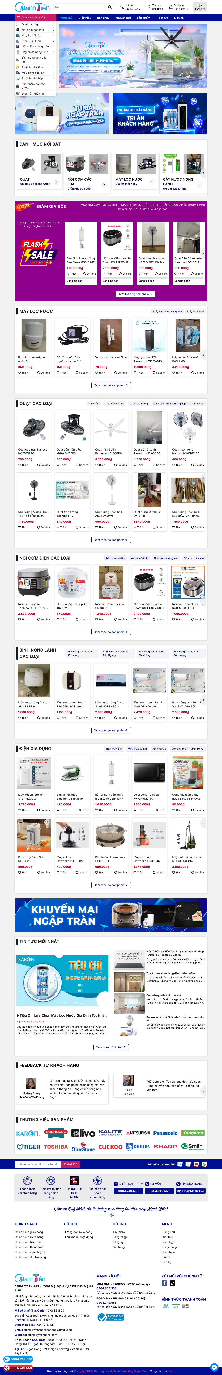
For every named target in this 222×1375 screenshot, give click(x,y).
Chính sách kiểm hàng (29, 1237)
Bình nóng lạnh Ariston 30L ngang (186, 653)
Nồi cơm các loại (33, 30)
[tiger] (28, 1147)
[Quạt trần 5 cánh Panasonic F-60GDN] (111, 427)
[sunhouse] (56, 1133)
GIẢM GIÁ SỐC (51, 206)
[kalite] (111, 1133)
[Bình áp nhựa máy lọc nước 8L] (34, 335)
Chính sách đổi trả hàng (30, 1257)
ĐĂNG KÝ (70, 1164)
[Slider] (133, 56)
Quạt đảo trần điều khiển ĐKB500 (69, 451)
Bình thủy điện (114, 748)
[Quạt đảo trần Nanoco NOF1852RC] (34, 427)
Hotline (133, 7)
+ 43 (194, 164)
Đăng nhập (120, 1237)
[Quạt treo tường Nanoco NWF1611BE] (188, 427)
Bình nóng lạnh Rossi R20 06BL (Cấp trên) (71, 704)
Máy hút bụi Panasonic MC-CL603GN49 (187, 859)
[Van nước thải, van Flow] (111, 335)
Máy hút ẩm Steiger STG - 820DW (31, 796)
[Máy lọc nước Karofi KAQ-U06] (188, 335)
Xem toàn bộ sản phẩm (133, 294)
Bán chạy (103, 17)
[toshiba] (56, 1147)
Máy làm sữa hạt (137, 748)
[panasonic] (165, 1133)
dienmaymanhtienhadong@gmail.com (48, 1329)
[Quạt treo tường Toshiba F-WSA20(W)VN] (72, 490)
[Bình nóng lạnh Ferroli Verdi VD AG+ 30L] (188, 680)
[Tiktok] (172, 1283)
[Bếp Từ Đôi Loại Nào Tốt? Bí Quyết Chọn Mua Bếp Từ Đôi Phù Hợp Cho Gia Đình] (129, 960)
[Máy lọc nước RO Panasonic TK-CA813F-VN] (149, 335)
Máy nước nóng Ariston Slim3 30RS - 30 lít (110, 704)
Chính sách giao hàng (29, 1232)
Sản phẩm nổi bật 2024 (33, 86)
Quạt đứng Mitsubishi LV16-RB (148, 513)
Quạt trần (93, 403)
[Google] (204, 1164)
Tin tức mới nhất (39, 941)
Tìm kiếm (119, 1232)
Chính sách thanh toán (29, 1247)
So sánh (91, 273)
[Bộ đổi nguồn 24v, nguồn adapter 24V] (72, 335)
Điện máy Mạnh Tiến (191, 1191)
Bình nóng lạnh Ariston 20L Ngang (115, 653)
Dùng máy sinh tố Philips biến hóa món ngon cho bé (175, 1018)
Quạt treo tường (139, 403)
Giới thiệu (84, 17)
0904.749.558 (128, 1191)
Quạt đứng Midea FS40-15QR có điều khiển (34, 513)
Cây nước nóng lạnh (35, 52)
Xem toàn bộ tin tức (109, 1047)
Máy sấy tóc (179, 748)
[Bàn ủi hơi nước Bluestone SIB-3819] (72, 772)
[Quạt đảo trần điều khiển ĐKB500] (72, 427)
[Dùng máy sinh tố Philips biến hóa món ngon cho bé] (129, 1025)
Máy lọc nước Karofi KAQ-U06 (185, 359)
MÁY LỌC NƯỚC (36, 311)
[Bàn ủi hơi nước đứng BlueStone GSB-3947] (81, 237)
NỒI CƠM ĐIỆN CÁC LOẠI (44, 558)
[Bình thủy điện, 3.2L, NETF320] (34, 835)
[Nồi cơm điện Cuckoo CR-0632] (111, 582)
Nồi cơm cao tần (115, 558)
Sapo (171, 1371)
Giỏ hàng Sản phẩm (181, 7)
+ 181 (51, 164)
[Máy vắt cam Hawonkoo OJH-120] (72, 835)
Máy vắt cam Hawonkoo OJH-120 (70, 859)
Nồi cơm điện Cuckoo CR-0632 (109, 606)
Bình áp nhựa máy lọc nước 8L (32, 359)
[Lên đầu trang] (214, 1357)
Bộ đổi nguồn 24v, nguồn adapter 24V (69, 359)
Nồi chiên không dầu (35, 46)
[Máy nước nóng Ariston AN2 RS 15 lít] (34, 680)
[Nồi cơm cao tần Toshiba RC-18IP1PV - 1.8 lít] (34, 582)
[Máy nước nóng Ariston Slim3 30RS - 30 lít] (111, 680)
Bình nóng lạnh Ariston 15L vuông (80, 653)
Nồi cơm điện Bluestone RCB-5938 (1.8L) (188, 606)
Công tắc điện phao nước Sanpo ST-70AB (186, 796)
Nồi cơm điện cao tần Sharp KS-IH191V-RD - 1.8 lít (117, 260)
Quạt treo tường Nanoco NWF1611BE (185, 451)
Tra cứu (157, 7)
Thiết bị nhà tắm (32, 67)
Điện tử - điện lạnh (34, 93)
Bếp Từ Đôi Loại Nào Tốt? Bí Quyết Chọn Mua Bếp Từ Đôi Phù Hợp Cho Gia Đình (175, 953)
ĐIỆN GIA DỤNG (35, 748)
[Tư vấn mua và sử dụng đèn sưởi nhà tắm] (129, 982)
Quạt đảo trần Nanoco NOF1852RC (33, 451)
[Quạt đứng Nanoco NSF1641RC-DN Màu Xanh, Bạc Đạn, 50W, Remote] (153, 237)
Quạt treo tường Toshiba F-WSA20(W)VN (67, 514)
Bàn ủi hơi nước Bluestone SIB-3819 (70, 796)
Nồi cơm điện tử (139, 558)
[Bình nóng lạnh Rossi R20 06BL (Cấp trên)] (72, 680)
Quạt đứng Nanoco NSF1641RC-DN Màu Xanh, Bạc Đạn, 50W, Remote (152, 260)
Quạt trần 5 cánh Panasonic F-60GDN (108, 451)
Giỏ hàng (119, 1247)
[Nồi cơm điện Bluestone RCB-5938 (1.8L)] (188, 582)
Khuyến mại (123, 17)
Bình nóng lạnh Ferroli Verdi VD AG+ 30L (186, 704)
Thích (73, 273)
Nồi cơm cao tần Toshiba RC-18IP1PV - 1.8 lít (32, 606)
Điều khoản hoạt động (78, 1237)
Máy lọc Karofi (195, 311)
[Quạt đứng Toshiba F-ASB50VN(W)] (111, 490)
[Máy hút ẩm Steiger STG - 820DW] (34, 772)
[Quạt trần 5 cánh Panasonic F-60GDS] (149, 427)
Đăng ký (118, 1242)
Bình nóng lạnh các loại (34, 59)
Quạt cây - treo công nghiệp (169, 403)
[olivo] (83, 1133)
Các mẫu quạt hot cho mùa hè (163, 995)
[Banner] (62, 113)
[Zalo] (180, 1164)
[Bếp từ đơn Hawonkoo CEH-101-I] (111, 835)
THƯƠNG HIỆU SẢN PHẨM (46, 1119)
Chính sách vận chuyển (30, 1252)
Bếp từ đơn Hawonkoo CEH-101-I (110, 859)
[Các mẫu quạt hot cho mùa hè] (129, 1003)
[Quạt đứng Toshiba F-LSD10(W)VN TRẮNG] (188, 490)
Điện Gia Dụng (31, 41)
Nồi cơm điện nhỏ (194, 558)
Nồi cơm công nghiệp (166, 558)
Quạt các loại (30, 24)
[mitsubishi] (138, 1133)
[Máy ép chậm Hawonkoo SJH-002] (149, 835)
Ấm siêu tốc (159, 748)
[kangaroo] (193, 1133)
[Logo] (32, 7)
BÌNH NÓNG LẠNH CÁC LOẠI (37, 653)
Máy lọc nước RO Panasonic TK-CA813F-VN (149, 359)
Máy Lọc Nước (31, 35)
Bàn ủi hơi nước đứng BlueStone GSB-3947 (81, 260)
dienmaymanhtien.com (42, 1335)
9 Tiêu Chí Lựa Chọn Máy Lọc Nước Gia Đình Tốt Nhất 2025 (61, 1015)
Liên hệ (179, 17)
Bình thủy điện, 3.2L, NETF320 (32, 859)
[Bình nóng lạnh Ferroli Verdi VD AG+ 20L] (149, 680)
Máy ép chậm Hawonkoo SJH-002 (147, 859)
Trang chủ (65, 17)
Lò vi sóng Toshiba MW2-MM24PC (146, 796)
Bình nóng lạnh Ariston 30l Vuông (151, 653)
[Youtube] (196, 1164)
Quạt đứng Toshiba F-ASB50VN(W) (109, 513)
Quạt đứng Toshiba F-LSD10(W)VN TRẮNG (186, 513)
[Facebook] (188, 1164)
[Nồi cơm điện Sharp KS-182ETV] (72, 582)
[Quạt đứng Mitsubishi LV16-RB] (149, 490)
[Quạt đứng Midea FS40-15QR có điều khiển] (34, 490)
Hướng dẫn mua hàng (78, 1232)
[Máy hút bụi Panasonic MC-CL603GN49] (188, 835)
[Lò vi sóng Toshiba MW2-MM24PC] (149, 772)
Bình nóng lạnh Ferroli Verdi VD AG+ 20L (148, 704)
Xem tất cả (197, 403)
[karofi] (28, 1133)
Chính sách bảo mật (28, 1242)
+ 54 (98, 164)
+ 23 (146, 164)
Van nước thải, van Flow (111, 357)
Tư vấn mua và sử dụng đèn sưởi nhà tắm (170, 973)
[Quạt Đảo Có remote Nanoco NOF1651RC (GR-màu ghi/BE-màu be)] (189, 237)
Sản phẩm (144, 17)
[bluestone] (83, 1147)
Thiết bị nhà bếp (32, 78)
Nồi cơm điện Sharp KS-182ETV (72, 606)
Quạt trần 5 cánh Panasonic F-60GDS (147, 451)
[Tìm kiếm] (109, 6)
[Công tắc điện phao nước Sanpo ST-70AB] (188, 772)
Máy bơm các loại (33, 73)
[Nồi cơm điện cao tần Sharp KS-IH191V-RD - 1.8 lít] (117, 237)
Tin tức (163, 17)
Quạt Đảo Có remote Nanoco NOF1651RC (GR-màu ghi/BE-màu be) (188, 260)
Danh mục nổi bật (40, 144)
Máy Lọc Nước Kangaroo (167, 311)
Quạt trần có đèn (114, 403)
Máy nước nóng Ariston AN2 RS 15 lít (33, 704)
